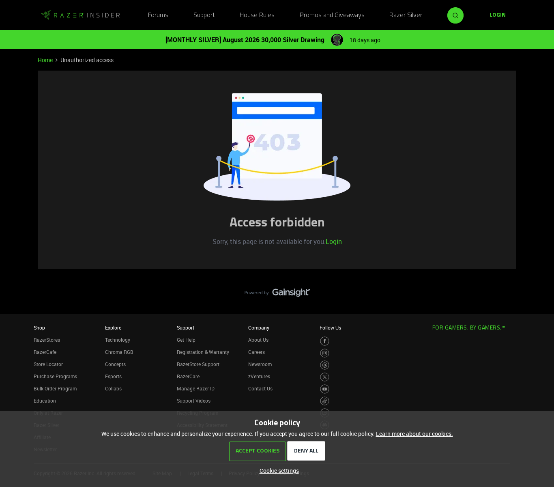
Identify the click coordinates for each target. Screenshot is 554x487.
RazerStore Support (198, 364)
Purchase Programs (55, 376)
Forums (158, 15)
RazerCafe (45, 352)
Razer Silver (405, 15)
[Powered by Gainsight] (277, 295)
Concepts (115, 364)
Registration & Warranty (203, 352)
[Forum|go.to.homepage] (80, 15)
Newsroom (260, 364)
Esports (113, 376)
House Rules (257, 15)
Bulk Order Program (55, 388)
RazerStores (47, 339)
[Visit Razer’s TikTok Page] (325, 401)
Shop (39, 327)
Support (204, 15)
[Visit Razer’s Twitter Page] (325, 377)
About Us (258, 339)
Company (258, 327)
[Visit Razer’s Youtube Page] (325, 389)
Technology (117, 339)
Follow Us (330, 327)
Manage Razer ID (196, 388)
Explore (113, 327)
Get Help (186, 339)
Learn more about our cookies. (414, 433)
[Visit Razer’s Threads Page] (325, 365)
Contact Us (260, 388)
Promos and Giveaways (332, 15)
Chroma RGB (119, 352)
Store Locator (48, 364)
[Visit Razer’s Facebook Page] (325, 341)
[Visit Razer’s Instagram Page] (325, 353)
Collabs (113, 388)
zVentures (259, 376)
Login (334, 241)
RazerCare (188, 376)
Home (45, 60)
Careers (256, 352)
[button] (497, 15)
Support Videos (193, 400)
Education (45, 400)
